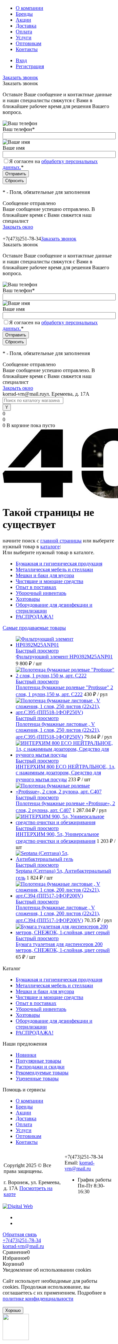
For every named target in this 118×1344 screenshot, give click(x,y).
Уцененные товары (37, 1078)
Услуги (23, 37)
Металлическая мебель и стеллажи (54, 569)
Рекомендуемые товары (42, 1072)
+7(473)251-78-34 (22, 1240)
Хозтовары (28, 599)
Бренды (24, 14)
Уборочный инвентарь (41, 593)
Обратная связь (20, 1234)
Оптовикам (28, 43)
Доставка (26, 25)
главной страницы (61, 540)
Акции (23, 20)
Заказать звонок (20, 77)
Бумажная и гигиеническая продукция (59, 563)
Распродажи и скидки (40, 1067)
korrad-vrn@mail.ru (79, 1165)
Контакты (27, 49)
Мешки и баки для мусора (45, 575)
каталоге (50, 546)
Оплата (24, 31)
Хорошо (13, 1310)
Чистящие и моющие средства (49, 581)
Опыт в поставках (36, 587)
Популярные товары (38, 1061)
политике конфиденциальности (38, 1298)
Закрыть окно (18, 227)
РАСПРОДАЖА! (34, 616)
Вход (21, 60)
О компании (29, 8)
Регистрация (30, 66)
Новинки (26, 1055)
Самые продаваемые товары (34, 628)
